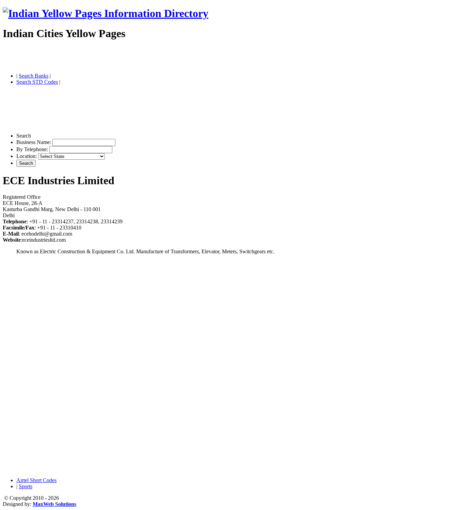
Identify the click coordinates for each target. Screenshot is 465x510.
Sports (25, 486)
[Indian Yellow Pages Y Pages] (105, 13)
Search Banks (33, 76)
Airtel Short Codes (36, 480)
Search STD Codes (37, 82)
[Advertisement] (82, 57)
